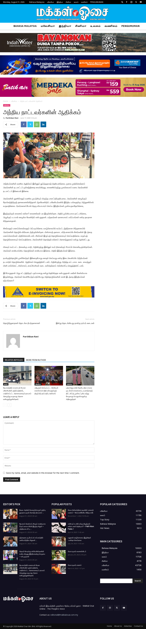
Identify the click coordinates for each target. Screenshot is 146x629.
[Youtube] (141, 2)
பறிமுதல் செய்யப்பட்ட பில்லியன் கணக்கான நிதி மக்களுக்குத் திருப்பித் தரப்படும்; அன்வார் (46, 391)
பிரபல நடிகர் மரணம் (75, 565)
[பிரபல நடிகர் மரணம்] (59, 569)
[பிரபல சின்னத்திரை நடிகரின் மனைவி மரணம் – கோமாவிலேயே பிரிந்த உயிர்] (59, 514)
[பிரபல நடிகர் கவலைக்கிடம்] (59, 555)
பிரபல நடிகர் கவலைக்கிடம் (77, 551)
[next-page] (9, 405)
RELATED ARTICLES (14, 360)
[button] (122, 2)
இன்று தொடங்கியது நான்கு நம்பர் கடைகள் (75, 323)
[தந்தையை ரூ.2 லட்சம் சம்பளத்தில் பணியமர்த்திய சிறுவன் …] (10, 541)
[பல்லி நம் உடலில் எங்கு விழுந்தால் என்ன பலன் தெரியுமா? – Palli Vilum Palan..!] (59, 528)
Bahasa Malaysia (36, 2)
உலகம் (76, 2)
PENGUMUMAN (96, 2)
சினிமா (68, 2)
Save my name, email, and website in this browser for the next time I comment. (43, 473)
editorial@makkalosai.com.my (64, 614)
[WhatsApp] (37, 124)
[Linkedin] (43, 124)
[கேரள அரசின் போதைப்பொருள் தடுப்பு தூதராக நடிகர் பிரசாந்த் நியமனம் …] (10, 514)
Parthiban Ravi (12, 118)
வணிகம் (84, 2)
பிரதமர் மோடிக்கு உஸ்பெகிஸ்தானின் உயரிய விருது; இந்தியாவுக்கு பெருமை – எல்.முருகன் (32, 554)
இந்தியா (60, 2)
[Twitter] (136, 2)
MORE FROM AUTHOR (36, 360)
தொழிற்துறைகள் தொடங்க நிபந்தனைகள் (21, 323)
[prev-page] (5, 405)
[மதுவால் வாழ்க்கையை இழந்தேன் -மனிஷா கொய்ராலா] (59, 541)
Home (5, 101)
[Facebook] (126, 2)
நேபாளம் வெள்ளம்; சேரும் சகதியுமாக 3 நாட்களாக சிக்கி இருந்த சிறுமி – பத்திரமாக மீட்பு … (32, 526)
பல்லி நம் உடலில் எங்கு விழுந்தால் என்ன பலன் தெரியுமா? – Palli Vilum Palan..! (81, 526)
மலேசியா (50, 2)
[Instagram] (131, 2)
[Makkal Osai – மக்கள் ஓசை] (73, 14)
